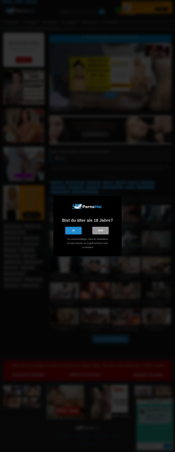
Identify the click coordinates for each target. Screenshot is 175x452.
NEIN (100, 230)
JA (73, 230)
